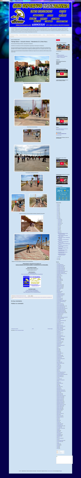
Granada (58, 354)
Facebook (58, 34)
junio (59, 227)
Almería (15, 297)
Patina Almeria (59, 386)
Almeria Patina (59, 280)
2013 (58, 258)
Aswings (58, 289)
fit (57, 347)
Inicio (33, 328)
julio (58, 225)
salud (58, 429)
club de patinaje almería (20, 297)
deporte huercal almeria (60, 326)
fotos (34, 297)
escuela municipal (60, 339)
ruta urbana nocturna (60, 428)
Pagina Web (64, 34)
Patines (58, 414)
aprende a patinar (59, 284)
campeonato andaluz (60, 293)
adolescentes (59, 275)
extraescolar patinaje (60, 345)
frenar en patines (59, 353)
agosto (59, 224)
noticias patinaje (59, 376)
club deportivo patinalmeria (27, 297)
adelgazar (58, 274)
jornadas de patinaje (60, 358)
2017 (58, 214)
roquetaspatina (59, 424)
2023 (58, 206)
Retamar (58, 420)
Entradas (58, 451)
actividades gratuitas (60, 270)
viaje (57, 447)
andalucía (58, 282)
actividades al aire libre (60, 265)
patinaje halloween (60, 400)
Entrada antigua (50, 328)
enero (59, 256)
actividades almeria (60, 266)
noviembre (59, 220)
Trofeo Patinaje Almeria (60, 440)
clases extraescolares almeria (61, 308)
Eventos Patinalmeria (23, 34)
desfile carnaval (59, 328)
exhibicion (58, 344)
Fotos (44, 34)
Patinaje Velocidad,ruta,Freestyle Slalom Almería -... (63, 236)
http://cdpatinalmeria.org (32, 273)
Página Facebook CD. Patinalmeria (62, 56)
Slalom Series (59, 432)
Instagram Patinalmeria (60, 55)
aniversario (58, 283)
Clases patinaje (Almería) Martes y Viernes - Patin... (63, 246)
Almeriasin (58, 281)
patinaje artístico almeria (61, 395)
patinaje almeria (59, 393)
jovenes (58, 359)
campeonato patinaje (60, 294)
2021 (58, 209)
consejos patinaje (59, 318)
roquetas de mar (59, 423)
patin (57, 384)
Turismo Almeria (59, 441)
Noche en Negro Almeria (60, 372)
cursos (58, 321)
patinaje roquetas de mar (61, 404)
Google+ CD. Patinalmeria (61, 57)
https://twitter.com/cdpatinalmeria (32, 290)
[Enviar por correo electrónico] (28, 295)
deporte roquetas (59, 327)
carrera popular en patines (61, 300)
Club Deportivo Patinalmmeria (61, 133)
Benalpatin (58, 292)
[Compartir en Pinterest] (32, 295)
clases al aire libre (60, 303)
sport (58, 437)
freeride (58, 350)
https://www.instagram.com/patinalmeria (32, 291)
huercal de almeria (60, 356)
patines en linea (59, 415)
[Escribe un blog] (29, 295)
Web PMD (12, 36)
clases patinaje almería (60, 309)
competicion (59, 316)
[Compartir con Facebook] (31, 295)
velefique (58, 443)
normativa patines (59, 375)
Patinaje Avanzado (60, 396)
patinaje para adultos (60, 402)
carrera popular (59, 299)
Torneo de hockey (59, 438)
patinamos (58, 411)
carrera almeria (59, 298)
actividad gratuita (59, 264)
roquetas (58, 422)
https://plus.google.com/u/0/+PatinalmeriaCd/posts (31, 292)
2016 (58, 215)
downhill (58, 331)
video (58, 448)
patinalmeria (45, 297)
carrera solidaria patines (60, 301)
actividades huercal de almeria (61, 271)
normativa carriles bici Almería (61, 374)
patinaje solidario (59, 406)
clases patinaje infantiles (61, 310)
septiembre (59, 223)
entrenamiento (59, 335)
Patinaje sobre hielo (60, 405)
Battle (58, 290)
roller (58, 421)
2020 (58, 210)
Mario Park (58, 366)
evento (32, 297)
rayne (58, 419)
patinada (58, 387)
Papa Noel (58, 382)
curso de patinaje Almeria (61, 320)
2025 (58, 204)
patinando (58, 412)
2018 (58, 213)
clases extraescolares (60, 307)
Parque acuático (59, 383)
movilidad (58, 367)
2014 (58, 218)
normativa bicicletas (60, 373)
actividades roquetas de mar (61, 273)
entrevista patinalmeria (60, 336)
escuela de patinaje (60, 338)
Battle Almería (59, 291)
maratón (58, 365)
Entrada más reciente (14, 328)
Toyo (57, 439)
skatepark (58, 430)
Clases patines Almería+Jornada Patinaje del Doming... (63, 234)
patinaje (36, 297)
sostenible (58, 433)
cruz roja (58, 319)
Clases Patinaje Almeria (51, 34)
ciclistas (58, 302)
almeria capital (59, 279)
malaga (58, 364)
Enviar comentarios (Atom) (19, 330)
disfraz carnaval (59, 330)
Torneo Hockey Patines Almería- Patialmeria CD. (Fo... (62, 250)
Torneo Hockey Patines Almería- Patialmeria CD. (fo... (62, 252)
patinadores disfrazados (60, 391)
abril (58, 229)
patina (58, 385)
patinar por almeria (60, 413)
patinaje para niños (60, 403)
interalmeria (59, 357)
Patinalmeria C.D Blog (14, 34)
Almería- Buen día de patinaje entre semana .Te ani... (63, 242)
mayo (59, 228)
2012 (58, 259)
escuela (58, 337)
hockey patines (59, 355)
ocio (57, 377)
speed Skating (59, 434)
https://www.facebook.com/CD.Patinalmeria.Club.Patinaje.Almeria (32, 274)
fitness (58, 348)
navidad (58, 368)
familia (58, 346)
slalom (58, 431)
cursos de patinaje (60, 322)
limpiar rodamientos (60, 363)
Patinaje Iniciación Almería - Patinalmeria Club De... (62, 254)
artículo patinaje (59, 288)
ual (57, 442)
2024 (58, 205)
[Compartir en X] (30, 295)
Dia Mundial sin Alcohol (60, 329)
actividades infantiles (60, 272)
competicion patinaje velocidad (62, 317)
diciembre (59, 219)
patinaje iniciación (40, 297)
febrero (59, 232)
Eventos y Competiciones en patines (35, 34)
